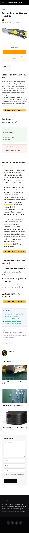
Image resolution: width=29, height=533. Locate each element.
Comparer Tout (6, 504)
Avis (3, 9)
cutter (10, 343)
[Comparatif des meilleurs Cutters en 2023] (14, 372)
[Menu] (3, 2)
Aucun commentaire (7, 22)
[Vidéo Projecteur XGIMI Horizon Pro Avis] (14, 418)
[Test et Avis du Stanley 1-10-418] (14, 33)
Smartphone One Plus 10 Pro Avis (12, 405)
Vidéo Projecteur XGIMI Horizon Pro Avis (14, 427)
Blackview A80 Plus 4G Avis (13, 319)
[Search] (26, 2)
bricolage (4, 343)
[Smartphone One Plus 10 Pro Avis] (14, 396)
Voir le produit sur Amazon (14, 52)
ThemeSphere (23, 528)
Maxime (8, 20)
